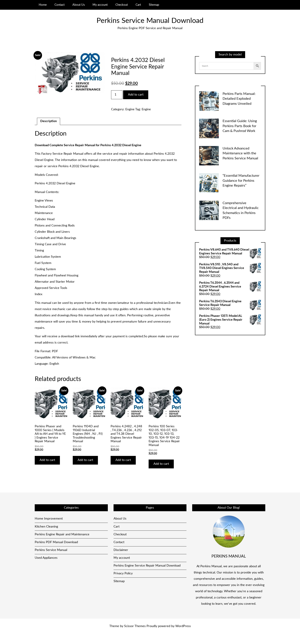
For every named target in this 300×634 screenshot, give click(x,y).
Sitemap (154, 4)
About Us (78, 4)
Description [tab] (48, 121)
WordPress (183, 626)
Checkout (121, 4)
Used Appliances (46, 557)
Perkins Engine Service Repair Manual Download (147, 565)
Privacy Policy (123, 573)
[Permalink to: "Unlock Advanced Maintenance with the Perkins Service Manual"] (209, 155)
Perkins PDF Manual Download (56, 542)
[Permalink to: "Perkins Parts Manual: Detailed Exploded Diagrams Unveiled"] (209, 101)
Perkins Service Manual (51, 550)
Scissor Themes (135, 626)
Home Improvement (49, 518)
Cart (138, 4)
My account (100, 4)
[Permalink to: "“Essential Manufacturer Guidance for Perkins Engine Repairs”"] (209, 183)
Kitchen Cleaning (46, 526)
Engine (130, 109)
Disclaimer (121, 550)
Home (43, 4)
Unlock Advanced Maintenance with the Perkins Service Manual (240, 153)
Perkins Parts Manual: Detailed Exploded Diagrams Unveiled (239, 98)
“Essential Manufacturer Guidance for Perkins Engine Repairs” (241, 180)
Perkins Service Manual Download (150, 20)
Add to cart (135, 94)
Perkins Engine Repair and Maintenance (62, 534)
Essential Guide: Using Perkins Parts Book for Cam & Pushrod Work (240, 126)
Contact (60, 4)
